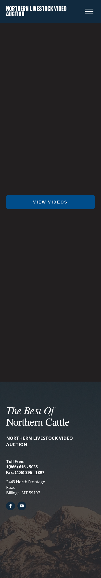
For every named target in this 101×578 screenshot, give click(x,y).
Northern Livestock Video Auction (36, 11)
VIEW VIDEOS (50, 202)
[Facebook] (10, 506)
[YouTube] (21, 506)
